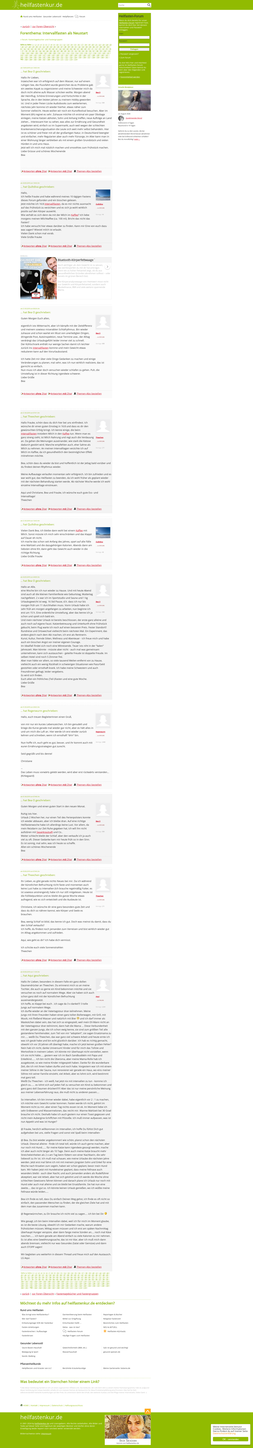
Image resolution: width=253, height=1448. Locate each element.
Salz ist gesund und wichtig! (115, 1347)
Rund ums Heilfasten (32, 16)
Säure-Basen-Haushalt (32, 1347)
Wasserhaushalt (70, 1352)
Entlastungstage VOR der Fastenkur (37, 1323)
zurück (25, 1293)
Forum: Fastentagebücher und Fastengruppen (42, 39)
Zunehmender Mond (134, 118)
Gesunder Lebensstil (52, 16)
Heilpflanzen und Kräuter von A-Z (36, 1368)
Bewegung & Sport (30, 1352)
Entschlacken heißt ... (72, 1323)
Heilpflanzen (68, 16)
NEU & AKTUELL (110, 1327)
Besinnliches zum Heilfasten (115, 1323)
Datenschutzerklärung (224, 1433)
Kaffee (74, 214)
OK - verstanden (231, 1439)
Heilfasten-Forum (75, 1331)
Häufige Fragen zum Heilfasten (76, 1335)
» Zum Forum (125, 57)
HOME (26, 1405)
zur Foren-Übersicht (43, 1293)
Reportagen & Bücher (112, 1314)
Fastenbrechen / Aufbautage (34, 1331)
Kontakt (34, 1405)
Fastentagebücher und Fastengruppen (77, 1293)
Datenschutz (57, 1405)
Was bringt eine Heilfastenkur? (35, 1314)
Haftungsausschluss (74, 1405)
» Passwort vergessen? (129, 54)
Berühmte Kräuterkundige (74, 1368)
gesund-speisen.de (111, 1352)
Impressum (45, 1405)
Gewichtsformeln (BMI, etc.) (75, 1347)
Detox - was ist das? (71, 1327)
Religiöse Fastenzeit (112, 1318)
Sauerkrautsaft (45, 832)
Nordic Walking (28, 1356)
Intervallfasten (52, 203)
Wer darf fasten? (29, 1318)
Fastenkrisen (27, 1335)
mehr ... (137, 139)
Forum (82, 16)
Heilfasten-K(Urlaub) (116, 1331)
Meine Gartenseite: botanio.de (116, 1368)
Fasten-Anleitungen (30, 1327)
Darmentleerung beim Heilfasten (77, 1314)
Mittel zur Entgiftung (72, 1318)
